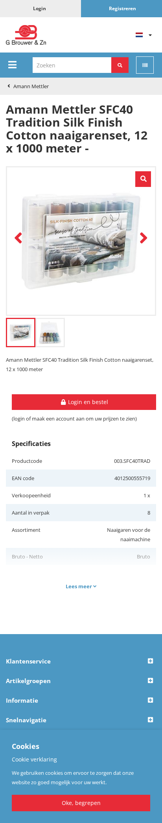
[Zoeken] (120, 65)
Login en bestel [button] (87, 402)
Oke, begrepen (81, 803)
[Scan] (145, 65)
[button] (81, 661)
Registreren (122, 8)
